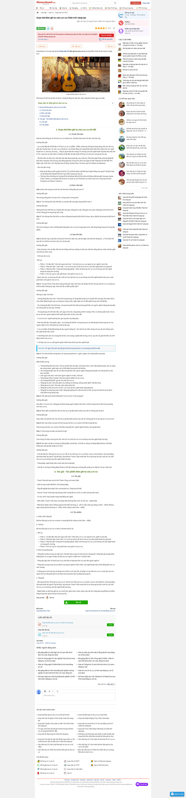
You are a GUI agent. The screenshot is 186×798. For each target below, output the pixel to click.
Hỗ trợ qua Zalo (107, 39)
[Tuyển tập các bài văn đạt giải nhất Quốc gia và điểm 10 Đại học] (119, 81)
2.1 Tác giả (43, 122)
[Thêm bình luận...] (79, 696)
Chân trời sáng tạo (50, 643)
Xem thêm (145, 188)
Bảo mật (96, 780)
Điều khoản (90, 780)
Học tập (43, 12)
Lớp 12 (51, 12)
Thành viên (135, 3)
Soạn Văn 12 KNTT (73, 761)
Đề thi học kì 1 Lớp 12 (47, 761)
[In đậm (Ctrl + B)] (49, 691)
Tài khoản (67, 780)
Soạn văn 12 (64, 51)
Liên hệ (102, 780)
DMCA (119, 780)
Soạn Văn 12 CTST (61, 12)
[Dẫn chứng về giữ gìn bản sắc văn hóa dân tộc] (119, 86)
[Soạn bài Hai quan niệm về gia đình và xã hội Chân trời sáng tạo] (119, 235)
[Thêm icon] (45, 691)
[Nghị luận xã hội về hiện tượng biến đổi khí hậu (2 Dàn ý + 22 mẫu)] (119, 92)
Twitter (114, 780)
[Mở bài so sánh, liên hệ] (119, 70)
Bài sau (110, 46)
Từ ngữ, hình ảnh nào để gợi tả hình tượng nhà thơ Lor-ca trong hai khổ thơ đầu (72, 348)
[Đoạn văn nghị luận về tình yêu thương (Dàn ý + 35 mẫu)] (119, 76)
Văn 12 (69, 773)
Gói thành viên (75, 780)
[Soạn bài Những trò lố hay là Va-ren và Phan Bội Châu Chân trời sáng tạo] (119, 214)
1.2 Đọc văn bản (45, 113)
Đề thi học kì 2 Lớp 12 (47, 773)
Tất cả (42, 8)
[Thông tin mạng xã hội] (142, 787)
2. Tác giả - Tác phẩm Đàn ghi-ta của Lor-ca (53, 119)
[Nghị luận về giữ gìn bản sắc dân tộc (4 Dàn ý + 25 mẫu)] (119, 65)
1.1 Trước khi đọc (45, 110)
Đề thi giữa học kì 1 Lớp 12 (48, 765)
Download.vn (37, 13)
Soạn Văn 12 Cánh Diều (74, 769)
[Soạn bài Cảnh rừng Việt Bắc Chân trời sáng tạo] (119, 208)
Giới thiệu (82, 780)
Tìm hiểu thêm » (43, 39)
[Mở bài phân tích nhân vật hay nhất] (119, 49)
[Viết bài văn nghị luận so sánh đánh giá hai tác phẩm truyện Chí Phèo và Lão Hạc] (119, 54)
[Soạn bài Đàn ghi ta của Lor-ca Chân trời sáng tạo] (119, 246)
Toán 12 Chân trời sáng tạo (102, 761)
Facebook (108, 780)
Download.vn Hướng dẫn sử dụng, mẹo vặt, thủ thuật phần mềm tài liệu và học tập (45, 3)
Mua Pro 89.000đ (107, 35)
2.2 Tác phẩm (44, 125)
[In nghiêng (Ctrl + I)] (52, 691)
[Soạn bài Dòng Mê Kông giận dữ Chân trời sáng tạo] (119, 198)
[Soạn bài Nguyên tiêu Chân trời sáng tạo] (119, 224)
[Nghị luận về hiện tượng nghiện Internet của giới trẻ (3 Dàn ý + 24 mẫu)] (119, 43)
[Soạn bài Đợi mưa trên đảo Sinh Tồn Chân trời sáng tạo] (119, 203)
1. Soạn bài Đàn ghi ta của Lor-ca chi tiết (52, 107)
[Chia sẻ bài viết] (113, 28)
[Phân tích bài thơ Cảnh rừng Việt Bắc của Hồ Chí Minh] (119, 59)
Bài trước (42, 46)
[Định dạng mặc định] (57, 691)
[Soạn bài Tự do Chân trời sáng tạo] (119, 240)
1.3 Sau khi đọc (44, 116)
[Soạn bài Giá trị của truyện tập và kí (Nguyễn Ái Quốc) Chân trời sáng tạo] (119, 219)
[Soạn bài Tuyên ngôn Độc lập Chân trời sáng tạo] (119, 230)
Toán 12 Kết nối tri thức (101, 765)
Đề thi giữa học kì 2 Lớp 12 (48, 769)
